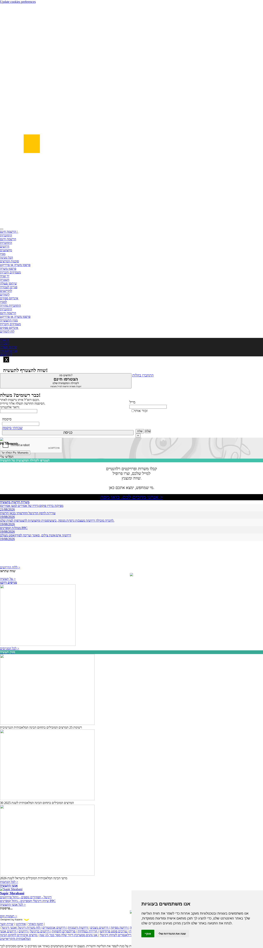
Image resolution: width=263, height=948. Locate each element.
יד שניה (4, 276)
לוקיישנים (6, 291)
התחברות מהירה (10, 305)
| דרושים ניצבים (100, 927)
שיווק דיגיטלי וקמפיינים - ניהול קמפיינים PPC (28, 901)
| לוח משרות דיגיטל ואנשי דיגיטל (21, 927)
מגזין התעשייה (9, 320)
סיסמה (7, 419)
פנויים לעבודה (8, 287)
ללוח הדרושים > (10, 567)
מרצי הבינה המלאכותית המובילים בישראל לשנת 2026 (33, 878)
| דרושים (23, 931)
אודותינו (21, 924)
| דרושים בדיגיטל (40, 931)
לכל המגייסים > (9, 648)
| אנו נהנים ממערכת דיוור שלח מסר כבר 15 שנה (69, 935)
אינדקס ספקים (9, 298)
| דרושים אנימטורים (54, 927)
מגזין (2, 254)
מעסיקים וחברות (10, 272)
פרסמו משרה (8, 268)
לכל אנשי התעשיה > (13, 904)
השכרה (4, 279)
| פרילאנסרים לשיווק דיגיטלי (117, 935)
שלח (139, 431)
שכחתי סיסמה (12, 428)
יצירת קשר (7, 924)
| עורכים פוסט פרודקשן (113, 931)
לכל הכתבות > (9, 882)
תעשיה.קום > (8, 916)
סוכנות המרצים (9, 261)
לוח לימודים (7, 331)
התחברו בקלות (142, 375)
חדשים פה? (65, 381)
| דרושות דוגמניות (78, 927)
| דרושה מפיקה (120, 927)
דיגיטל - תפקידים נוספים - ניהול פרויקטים (26, 897)
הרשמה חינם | (9, 231)
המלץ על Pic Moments (15, 452)
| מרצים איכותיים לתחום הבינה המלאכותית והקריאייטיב (19, 936)
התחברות (6, 235)
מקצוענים (6, 250)
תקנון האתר (35, 924)
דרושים (4, 246)
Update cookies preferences (18, 1)
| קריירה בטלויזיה (88, 931)
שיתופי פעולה (8, 283)
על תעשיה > (8, 579)
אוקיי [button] (148, 933)
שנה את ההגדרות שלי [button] (172, 933)
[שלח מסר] (131, 575)
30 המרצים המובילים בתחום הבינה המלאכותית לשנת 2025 (37, 803)
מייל (132, 402)
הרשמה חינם (8, 239)
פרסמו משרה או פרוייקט (15, 265)
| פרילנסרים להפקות (64, 931)
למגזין (3, 302)
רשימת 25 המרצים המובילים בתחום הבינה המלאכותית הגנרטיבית (41, 727)
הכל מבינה (6, 257)
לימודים (4, 294)
